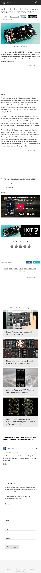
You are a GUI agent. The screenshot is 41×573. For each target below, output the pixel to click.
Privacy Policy (18, 569)
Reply (4, 464)
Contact (32, 569)
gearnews (11, 2)
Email (7, 529)
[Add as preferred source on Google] (32, 16)
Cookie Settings (20, 571)
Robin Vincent (14, 17)
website (10, 187)
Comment (8, 504)
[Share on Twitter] (36, 262)
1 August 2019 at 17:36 (10, 452)
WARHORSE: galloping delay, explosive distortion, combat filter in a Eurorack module (20, 421)
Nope (8, 448)
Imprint (26, 569)
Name (7, 520)
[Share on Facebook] (29, 262)
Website (8, 538)
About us (9, 569)
